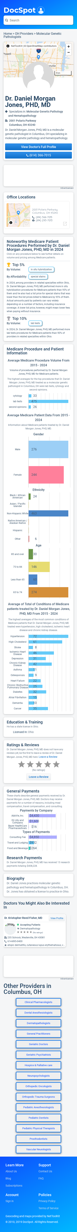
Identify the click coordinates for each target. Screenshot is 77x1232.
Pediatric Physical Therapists (38, 1128)
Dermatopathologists (38, 1023)
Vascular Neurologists (38, 1149)
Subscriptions (14, 1185)
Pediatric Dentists (39, 1117)
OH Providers (24, 34)
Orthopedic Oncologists (38, 1086)
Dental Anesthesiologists (38, 1012)
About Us (11, 1171)
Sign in (10, 1201)
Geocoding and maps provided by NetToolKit (33, 1216)
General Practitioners (38, 1033)
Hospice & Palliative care (38, 1065)
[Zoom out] (68, 52)
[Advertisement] (38, 176)
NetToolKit (16, 46)
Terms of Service (48, 1208)
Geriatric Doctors (38, 1044)
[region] (38, 59)
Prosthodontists (38, 1138)
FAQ (41, 1178)
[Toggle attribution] (8, 46)
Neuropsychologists (38, 1075)
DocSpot (20, 10)
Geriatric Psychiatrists (38, 1054)
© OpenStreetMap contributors (40, 46)
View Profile (57, 918)
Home (8, 34)
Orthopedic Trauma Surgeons (38, 1096)
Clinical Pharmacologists (38, 1002)
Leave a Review (48, 756)
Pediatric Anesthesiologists (38, 1107)
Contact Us (45, 1171)
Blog (8, 1178)
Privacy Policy (46, 1201)
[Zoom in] (68, 46)
